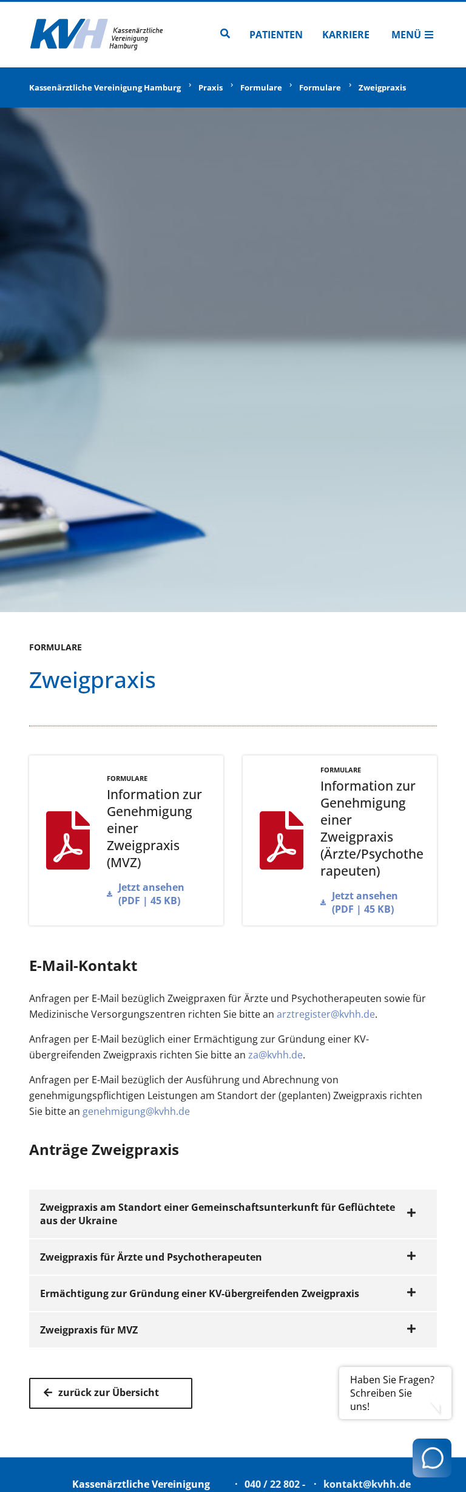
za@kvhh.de (275, 1054)
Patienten (276, 34)
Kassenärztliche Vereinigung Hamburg (105, 87)
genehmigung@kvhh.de (136, 1111)
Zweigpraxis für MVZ (89, 1330)
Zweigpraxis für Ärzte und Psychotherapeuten (151, 1257)
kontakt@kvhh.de (367, 1484)
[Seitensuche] (225, 34)
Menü (406, 34)
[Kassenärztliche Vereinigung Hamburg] (97, 35)
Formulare (261, 87)
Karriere (346, 34)
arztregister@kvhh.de (326, 1014)
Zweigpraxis (382, 87)
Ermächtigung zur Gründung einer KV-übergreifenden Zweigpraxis (199, 1293)
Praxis (210, 87)
